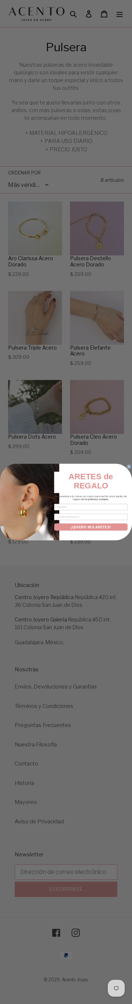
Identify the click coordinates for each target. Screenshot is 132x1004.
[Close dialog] (129, 466)
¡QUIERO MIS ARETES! (91, 527)
